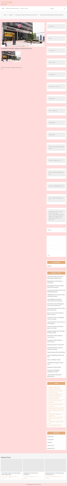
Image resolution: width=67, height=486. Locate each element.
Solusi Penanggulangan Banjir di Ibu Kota (56, 411)
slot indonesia (53, 110)
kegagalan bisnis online (12, 8)
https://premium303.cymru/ (56, 186)
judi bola (51, 26)
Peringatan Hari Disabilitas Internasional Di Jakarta (54, 397)
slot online (52, 62)
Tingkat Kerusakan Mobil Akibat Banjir (56, 352)
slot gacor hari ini (54, 86)
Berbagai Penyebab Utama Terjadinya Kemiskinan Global (54, 388)
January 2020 (50, 445)
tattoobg (49, 266)
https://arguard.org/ (55, 160)
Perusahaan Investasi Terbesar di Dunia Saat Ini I (55, 401)
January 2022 (50, 439)
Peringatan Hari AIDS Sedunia (54, 367)
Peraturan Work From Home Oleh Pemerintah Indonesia (55, 392)
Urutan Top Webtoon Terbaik (53, 359)
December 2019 (51, 448)
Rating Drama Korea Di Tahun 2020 (55, 344)
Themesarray (38, 484)
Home (3, 8)
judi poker (52, 98)
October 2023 (50, 436)
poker (50, 38)
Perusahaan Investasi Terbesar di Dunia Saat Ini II (55, 405)
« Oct (48, 255)
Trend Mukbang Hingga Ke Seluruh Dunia (55, 422)
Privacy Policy (24, 8)
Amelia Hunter (5, 476)
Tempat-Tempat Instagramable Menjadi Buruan (55, 415)
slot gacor (52, 50)
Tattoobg (7, 2)
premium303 (52, 122)
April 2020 (49, 442)
